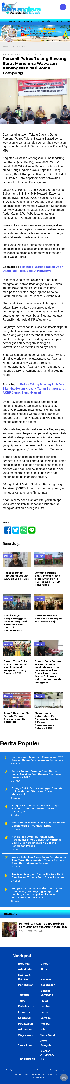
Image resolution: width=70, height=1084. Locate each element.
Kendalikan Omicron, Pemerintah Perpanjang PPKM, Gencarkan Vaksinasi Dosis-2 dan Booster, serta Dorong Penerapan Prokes (37, 841)
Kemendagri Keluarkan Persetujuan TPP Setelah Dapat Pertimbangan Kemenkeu (37, 758)
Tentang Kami (38, 1077)
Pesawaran (25, 1023)
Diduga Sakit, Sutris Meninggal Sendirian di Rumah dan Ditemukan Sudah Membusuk (38, 791)
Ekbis (58, 21)
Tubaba (24, 46)
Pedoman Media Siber (42, 1074)
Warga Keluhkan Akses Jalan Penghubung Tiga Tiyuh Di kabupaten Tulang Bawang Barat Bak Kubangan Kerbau (39, 859)
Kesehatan (47, 985)
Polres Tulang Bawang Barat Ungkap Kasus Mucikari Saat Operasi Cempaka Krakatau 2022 (36, 774)
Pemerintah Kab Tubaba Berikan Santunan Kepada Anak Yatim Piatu (43, 925)
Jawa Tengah (45, 1043)
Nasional (46, 979)
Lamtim (45, 1018)
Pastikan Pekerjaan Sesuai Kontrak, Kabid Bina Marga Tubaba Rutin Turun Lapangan (39, 876)
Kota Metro (26, 1006)
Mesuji (44, 1000)
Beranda (14, 21)
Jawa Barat (47, 1035)
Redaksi (27, 1074)
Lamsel (45, 1012)
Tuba (21, 1000)
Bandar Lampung (46, 992)
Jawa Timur (26, 1045)
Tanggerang (26, 1058)
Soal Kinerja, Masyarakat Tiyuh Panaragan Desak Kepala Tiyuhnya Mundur (39, 824)
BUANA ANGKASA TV (47, 1054)
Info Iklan (58, 1074)
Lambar (45, 1006)
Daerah (29, 21)
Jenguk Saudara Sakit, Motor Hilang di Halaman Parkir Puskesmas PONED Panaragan (36, 808)
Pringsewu (25, 1029)
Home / (7, 46)
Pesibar (45, 1023)
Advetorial (44, 21)
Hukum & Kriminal (24, 977)
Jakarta (45, 1029)
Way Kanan (25, 1035)
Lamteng (24, 1018)
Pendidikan (26, 985)
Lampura (24, 1012)
